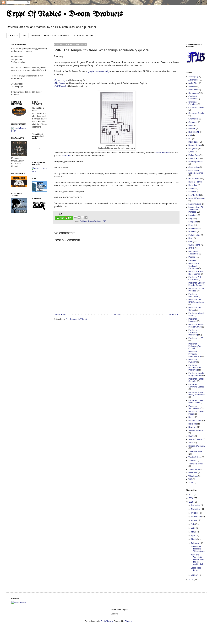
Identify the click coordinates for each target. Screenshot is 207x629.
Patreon (191, 257)
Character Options (196, 108)
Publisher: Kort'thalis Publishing (193, 332)
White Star (192, 473)
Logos (191, 218)
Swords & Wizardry (196, 446)
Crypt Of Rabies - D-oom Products (64, 14)
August (194, 520)
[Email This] (75, 217)
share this (66, 155)
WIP (104, 221)
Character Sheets (196, 113)
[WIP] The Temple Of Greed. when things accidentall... (198, 559)
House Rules (194, 178)
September (196, 517)
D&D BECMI (193, 132)
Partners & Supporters (193, 252)
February (195, 543)
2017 (191, 494)
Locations (192, 215)
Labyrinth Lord (194, 204)
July (193, 524)
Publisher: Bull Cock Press (194, 278)
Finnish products (195, 162)
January (195, 575)
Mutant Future (194, 235)
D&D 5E (192, 129)
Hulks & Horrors (195, 182)
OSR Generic (194, 245)
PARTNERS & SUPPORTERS (57, 35)
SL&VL (191, 436)
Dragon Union (194, 145)
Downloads (193, 142)
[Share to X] (82, 217)
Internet (191, 188)
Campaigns (193, 93)
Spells (191, 442)
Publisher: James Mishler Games (196, 325)
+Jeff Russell (60, 86)
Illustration (192, 185)
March (194, 539)
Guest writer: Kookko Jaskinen (195, 172)
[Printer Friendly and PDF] (64, 218)
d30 (190, 135)
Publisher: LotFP (195, 338)
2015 (191, 502)
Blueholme (193, 90)
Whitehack (193, 476)
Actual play (193, 76)
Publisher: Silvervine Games (196, 385)
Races (191, 417)
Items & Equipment (196, 198)
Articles (191, 86)
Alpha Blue (193, 83)
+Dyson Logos (60, 80)
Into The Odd (194, 195)
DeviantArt (35, 35)
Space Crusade (195, 439)
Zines (190, 482)
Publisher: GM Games (194, 308)
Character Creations (192, 103)
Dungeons (193, 148)
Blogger (128, 621)
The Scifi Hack (194, 457)
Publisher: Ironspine (192, 320)
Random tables (195, 420)
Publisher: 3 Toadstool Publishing (193, 266)
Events (191, 152)
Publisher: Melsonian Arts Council (194, 346)
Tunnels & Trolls (195, 464)
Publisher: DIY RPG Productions (196, 301)
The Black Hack (195, 451)
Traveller (192, 460)
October (195, 513)
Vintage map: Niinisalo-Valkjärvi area (198, 548)
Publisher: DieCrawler (193, 295)
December (196, 505)
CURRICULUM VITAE (84, 35)
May (193, 532)
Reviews (192, 427)
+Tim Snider (59, 83)
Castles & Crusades (192, 97)
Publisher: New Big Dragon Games (196, 374)
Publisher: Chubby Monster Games (196, 284)
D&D (190, 125)
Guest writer (193, 167)
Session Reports (195, 430)
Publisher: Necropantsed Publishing (194, 367)
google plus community (99, 71)
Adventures (193, 80)
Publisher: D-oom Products (91, 221)
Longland (192, 222)
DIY (190, 139)
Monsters (192, 232)
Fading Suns (194, 155)
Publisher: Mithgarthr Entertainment (194, 354)
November (196, 509)
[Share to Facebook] (86, 217)
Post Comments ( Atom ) (76, 319)
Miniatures (193, 228)
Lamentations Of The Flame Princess (195, 209)
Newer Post (59, 314)
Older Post (173, 314)
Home (117, 314)
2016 (191, 498)
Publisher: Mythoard (192, 361)
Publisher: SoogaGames (194, 407)
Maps (190, 225)
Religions (192, 424)
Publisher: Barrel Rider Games (195, 272)
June (193, 528)
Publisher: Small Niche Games (195, 401)
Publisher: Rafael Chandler (196, 380)
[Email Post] (60, 213)
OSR (190, 242)
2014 (191, 580)
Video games (194, 469)
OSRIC (191, 248)
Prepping (192, 260)
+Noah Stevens (162, 152)
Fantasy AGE (194, 158)
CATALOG (13, 35)
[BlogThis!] (79, 217)
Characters (193, 119)
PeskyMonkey (107, 621)
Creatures (192, 122)
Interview (192, 192)
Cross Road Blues (196, 569)
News (190, 238)
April (193, 535)
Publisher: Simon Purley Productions (196, 393)
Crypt (24, 35)
